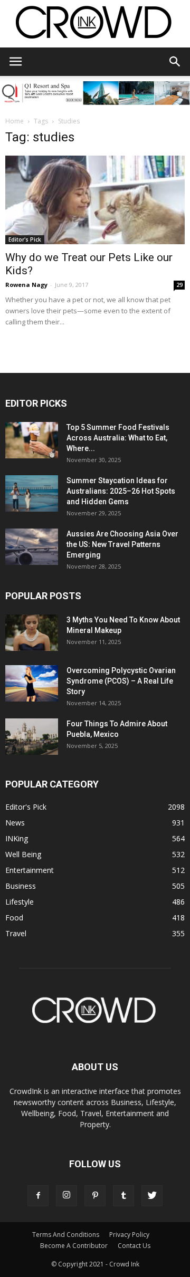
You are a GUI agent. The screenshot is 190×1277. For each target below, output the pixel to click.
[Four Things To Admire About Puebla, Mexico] (31, 736)
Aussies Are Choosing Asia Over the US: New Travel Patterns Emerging (122, 544)
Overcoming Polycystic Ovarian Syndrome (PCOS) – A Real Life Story (121, 681)
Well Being (23, 854)
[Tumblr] (123, 1195)
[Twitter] (152, 1195)
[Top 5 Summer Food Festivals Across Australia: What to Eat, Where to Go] (31, 440)
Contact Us (134, 1245)
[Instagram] (66, 1195)
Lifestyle (19, 902)
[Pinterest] (95, 1195)
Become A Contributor (74, 1245)
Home (14, 121)
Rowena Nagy (26, 285)
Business (20, 886)
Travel (15, 933)
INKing (16, 838)
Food (14, 918)
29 (179, 285)
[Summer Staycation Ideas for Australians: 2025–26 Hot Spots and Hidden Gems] (31, 493)
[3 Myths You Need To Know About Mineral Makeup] (31, 633)
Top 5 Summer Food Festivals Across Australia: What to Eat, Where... (117, 438)
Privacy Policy (129, 1234)
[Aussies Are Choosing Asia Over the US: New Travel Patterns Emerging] (31, 547)
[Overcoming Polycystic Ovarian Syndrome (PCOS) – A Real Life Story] (31, 683)
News (15, 823)
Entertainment (29, 870)
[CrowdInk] (95, 24)
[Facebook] (38, 1195)
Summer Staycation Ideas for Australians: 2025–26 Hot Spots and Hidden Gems (120, 491)
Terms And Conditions (65, 1234)
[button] (175, 61)
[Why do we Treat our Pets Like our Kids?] (95, 200)
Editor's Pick (24, 239)
